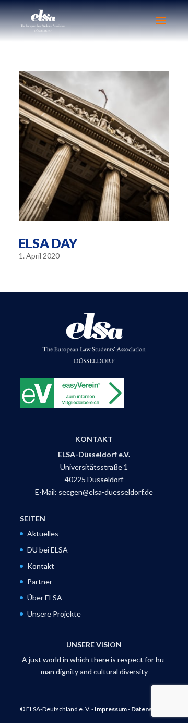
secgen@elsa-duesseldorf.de (105, 491)
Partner (39, 581)
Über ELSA (44, 597)
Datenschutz (149, 709)
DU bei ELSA (47, 549)
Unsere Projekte (54, 613)
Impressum (111, 709)
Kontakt (40, 565)
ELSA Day (48, 243)
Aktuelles (42, 533)
